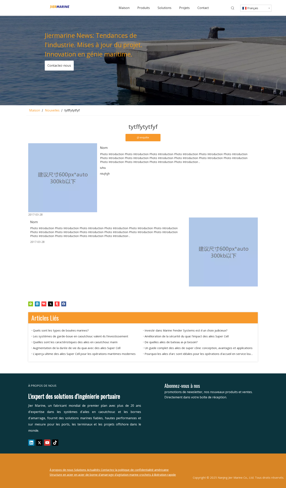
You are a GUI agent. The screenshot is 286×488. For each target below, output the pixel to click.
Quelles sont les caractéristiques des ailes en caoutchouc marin (75, 342)
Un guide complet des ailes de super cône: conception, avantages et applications (199, 348)
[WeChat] (30, 303)
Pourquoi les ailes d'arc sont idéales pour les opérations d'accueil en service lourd (199, 354)
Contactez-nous (59, 65)
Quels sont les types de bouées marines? (61, 330)
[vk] (43, 303)
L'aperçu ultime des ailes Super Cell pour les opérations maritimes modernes (84, 354)
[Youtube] (47, 442)
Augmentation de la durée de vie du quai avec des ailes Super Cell (76, 348)
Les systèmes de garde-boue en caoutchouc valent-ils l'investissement (80, 336)
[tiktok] (55, 442)
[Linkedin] (37, 303)
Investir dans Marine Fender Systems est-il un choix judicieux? (186, 330)
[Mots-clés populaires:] (232, 8)
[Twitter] (50, 303)
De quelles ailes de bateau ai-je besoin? (171, 342)
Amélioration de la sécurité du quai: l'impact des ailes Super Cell (187, 336)
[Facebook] (63, 303)
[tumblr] (57, 303)
